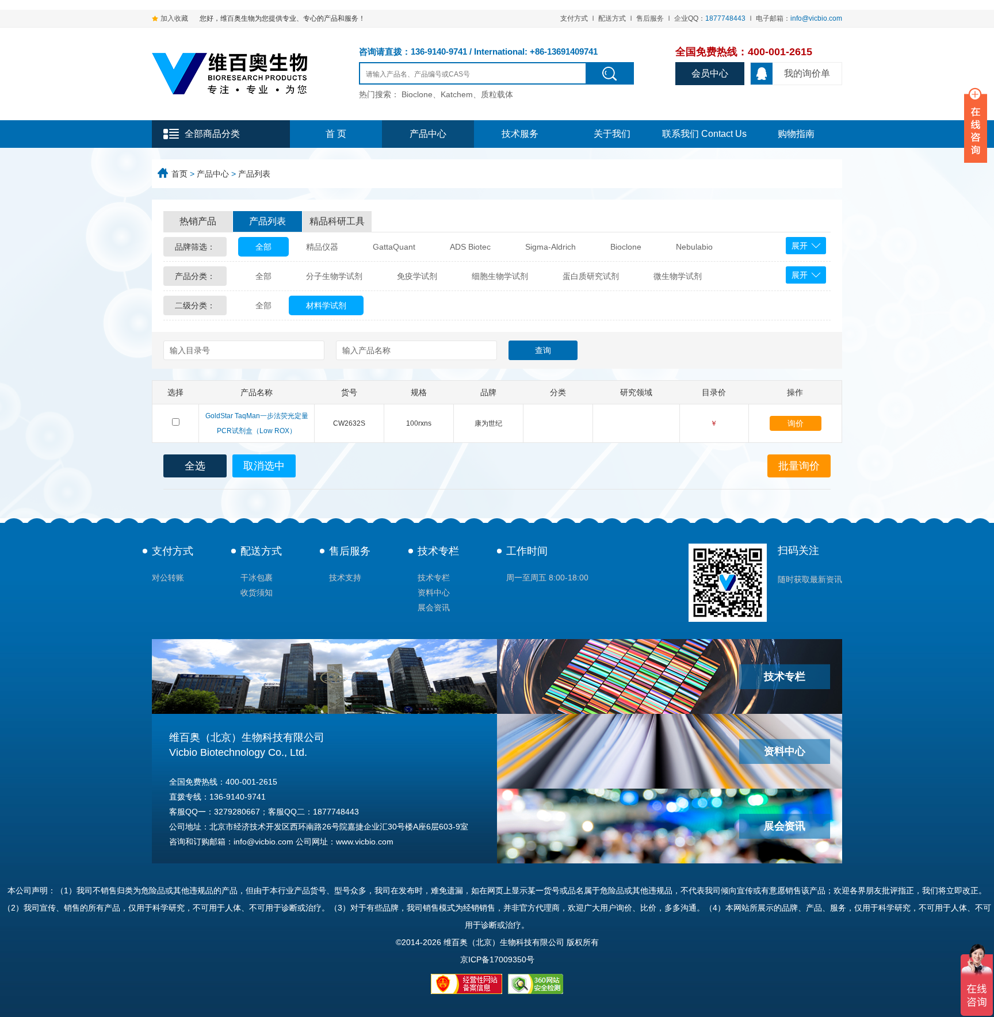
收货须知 (256, 592)
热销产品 (197, 221)
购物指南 (796, 134)
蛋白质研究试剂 (591, 276)
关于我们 (612, 134)
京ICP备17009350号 (497, 959)
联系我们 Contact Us (704, 134)
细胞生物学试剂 (500, 276)
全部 (263, 246)
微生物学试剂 (677, 276)
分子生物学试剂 (334, 276)
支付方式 (574, 18)
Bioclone (625, 246)
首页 (179, 173)
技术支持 (345, 577)
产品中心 (428, 134)
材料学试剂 (326, 305)
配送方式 (612, 18)
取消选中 (264, 466)
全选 (195, 466)
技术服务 (520, 134)
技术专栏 (438, 551)
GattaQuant (394, 246)
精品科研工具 (337, 221)
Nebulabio (694, 246)
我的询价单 (807, 73)
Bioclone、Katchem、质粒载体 (457, 94)
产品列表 (254, 173)
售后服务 (650, 18)
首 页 (336, 134)
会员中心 (709, 73)
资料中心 (434, 592)
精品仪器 (322, 246)
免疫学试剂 (417, 276)
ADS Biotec (470, 246)
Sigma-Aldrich (550, 246)
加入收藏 (174, 18)
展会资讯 (434, 607)
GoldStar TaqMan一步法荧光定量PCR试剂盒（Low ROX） (256, 423)
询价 (795, 423)
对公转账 (168, 577)
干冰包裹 (256, 577)
